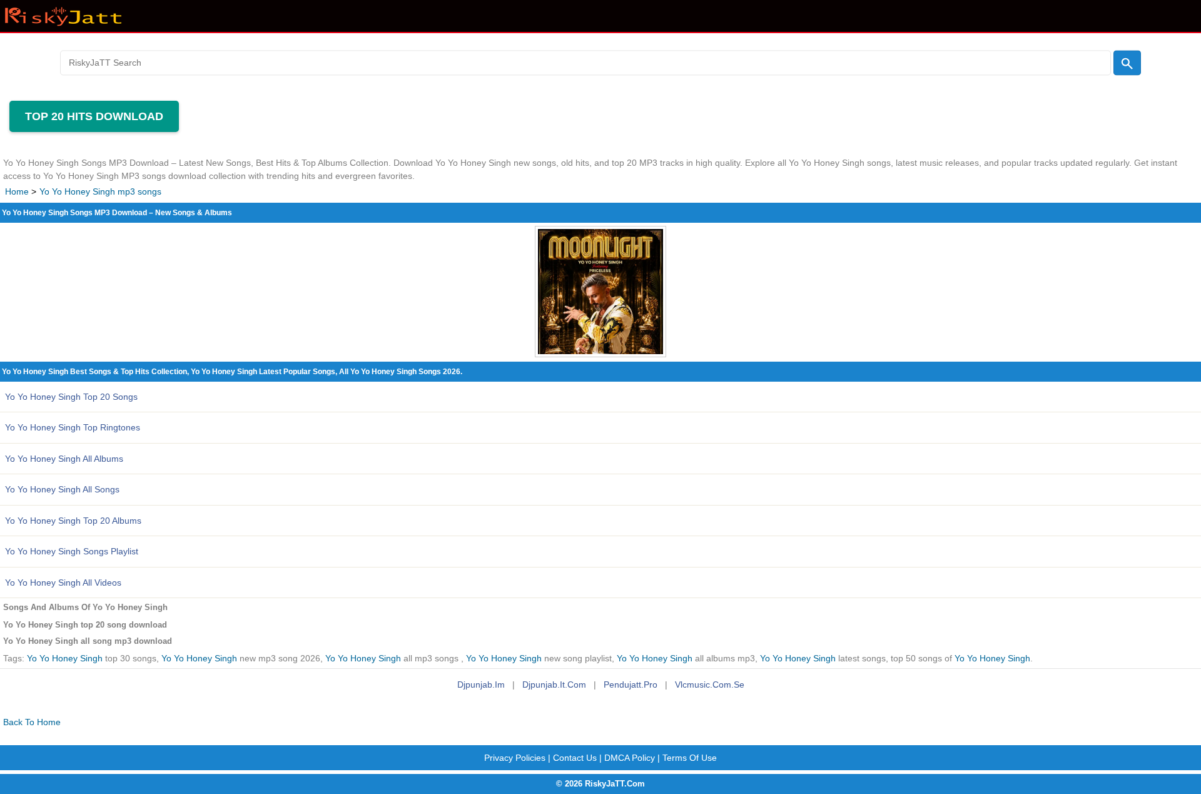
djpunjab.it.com (554, 684)
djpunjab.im (481, 684)
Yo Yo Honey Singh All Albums (64, 459)
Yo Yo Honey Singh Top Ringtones (72, 427)
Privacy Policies (514, 758)
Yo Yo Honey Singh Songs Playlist (71, 551)
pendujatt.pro (630, 684)
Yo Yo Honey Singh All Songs (62, 489)
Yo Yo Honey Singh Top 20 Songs (71, 397)
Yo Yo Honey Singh (65, 658)
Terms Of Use (689, 758)
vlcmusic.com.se (709, 684)
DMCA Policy (629, 758)
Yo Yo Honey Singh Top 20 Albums (73, 521)
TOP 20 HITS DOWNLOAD (94, 116)
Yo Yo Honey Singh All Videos (63, 583)
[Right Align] (1127, 62)
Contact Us (575, 758)
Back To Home (32, 722)
